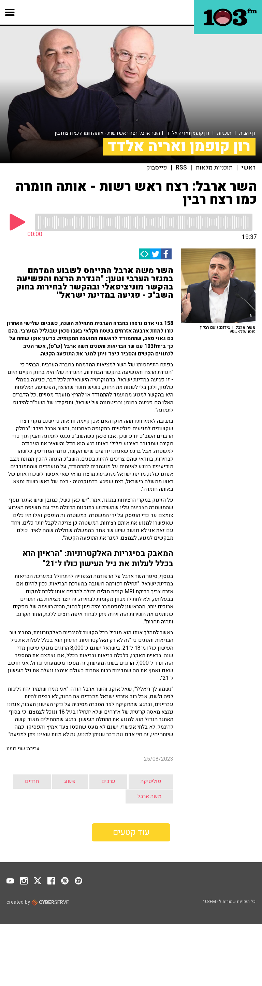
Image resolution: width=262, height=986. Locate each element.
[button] (10, 12)
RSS (181, 168)
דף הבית (247, 133)
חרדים (32, 781)
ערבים (108, 781)
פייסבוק (156, 168)
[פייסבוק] (166, 253)
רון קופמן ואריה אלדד (187, 133)
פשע (70, 781)
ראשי (248, 168)
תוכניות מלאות (214, 168)
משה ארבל (149, 796)
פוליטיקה (151, 781)
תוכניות (224, 133)
